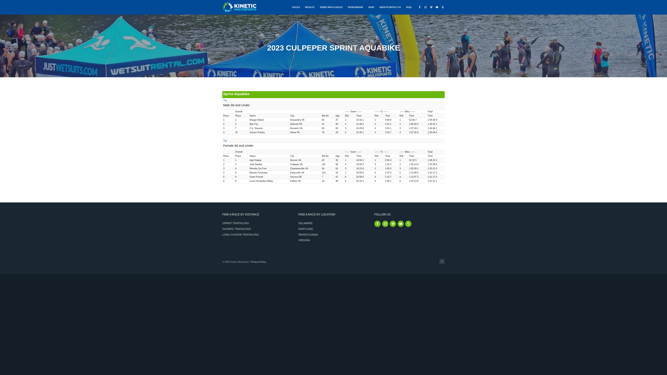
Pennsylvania (308, 234)
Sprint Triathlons (235, 223)
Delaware (305, 223)
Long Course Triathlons (240, 234)
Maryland (305, 228)
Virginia (304, 240)
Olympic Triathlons (236, 228)
